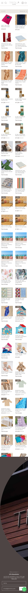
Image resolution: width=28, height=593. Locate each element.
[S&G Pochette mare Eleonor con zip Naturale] (7, 201)
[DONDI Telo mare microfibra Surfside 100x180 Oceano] (21, 311)
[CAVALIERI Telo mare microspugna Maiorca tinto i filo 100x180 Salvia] (21, 164)
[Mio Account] (22, 3)
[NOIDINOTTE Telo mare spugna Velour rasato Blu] (7, 311)
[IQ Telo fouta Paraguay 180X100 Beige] (21, 93)
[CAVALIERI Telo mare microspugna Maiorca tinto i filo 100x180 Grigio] (7, 183)
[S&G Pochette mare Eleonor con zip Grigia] (7, 220)
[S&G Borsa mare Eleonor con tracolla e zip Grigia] (7, 256)
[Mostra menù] (2, 3)
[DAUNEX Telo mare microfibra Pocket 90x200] (7, 292)
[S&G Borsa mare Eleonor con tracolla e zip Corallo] (21, 237)
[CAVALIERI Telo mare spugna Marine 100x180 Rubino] (7, 38)
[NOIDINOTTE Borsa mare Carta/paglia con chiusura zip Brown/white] (7, 384)
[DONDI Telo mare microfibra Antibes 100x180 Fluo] (7, 348)
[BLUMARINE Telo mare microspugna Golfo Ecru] (7, 421)
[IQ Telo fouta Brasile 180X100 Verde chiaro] (21, 128)
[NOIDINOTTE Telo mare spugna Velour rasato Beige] (7, 75)
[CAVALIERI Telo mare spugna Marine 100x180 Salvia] (7, 164)
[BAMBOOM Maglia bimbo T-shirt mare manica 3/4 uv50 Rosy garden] (7, 403)
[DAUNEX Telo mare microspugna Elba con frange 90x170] (21, 274)
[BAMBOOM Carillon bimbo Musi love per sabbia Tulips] (21, 366)
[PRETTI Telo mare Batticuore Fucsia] (7, 19)
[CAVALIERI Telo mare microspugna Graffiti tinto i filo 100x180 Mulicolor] (21, 183)
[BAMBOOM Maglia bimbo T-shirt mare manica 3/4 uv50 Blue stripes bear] (21, 384)
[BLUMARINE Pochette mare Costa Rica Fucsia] (21, 440)
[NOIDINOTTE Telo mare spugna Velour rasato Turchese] (21, 403)
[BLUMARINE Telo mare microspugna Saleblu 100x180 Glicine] (21, 421)
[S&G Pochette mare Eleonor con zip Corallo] (21, 220)
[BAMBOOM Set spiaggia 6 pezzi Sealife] (21, 348)
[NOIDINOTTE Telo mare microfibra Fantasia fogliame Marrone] (7, 440)
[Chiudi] (25, 459)
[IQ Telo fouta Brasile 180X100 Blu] (7, 111)
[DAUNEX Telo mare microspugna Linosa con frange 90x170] (7, 274)
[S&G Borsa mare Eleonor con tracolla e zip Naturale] (7, 237)
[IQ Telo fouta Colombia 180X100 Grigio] (7, 146)
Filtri (2, 11)
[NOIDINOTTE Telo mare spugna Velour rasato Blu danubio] (21, 56)
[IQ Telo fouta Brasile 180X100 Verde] (21, 111)
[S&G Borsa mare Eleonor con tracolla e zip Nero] (21, 256)
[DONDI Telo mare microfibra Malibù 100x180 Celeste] (7, 329)
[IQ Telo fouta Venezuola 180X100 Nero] (7, 93)
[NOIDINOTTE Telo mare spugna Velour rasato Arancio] (7, 56)
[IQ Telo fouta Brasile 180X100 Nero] (7, 128)
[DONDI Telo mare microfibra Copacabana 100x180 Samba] (21, 329)
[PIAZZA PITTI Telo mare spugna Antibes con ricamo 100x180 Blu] (21, 19)
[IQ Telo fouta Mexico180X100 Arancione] (21, 146)
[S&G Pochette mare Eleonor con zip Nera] (21, 201)
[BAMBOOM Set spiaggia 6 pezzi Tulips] (7, 366)
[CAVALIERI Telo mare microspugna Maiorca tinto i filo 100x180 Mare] (21, 38)
